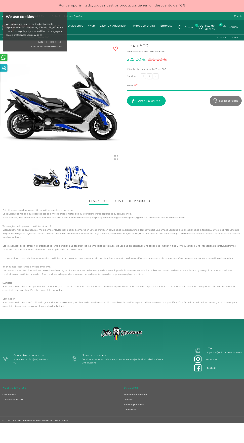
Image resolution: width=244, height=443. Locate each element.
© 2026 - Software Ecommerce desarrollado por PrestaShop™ (35, 420)
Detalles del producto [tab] (132, 201)
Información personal (135, 394)
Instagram (211, 359)
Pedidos (128, 399)
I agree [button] (42, 42)
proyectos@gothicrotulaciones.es (224, 352)
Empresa (166, 25)
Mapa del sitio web (12, 399)
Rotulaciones (74, 25)
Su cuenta (131, 387)
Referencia (133, 51)
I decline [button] (56, 42)
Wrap (91, 25)
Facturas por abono (134, 404)
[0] (201, 27)
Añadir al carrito (149, 100)
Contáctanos (9, 394)
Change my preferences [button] (45, 46)
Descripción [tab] (99, 201)
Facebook (211, 367)
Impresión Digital (143, 25)
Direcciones (130, 409)
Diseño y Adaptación (113, 25)
